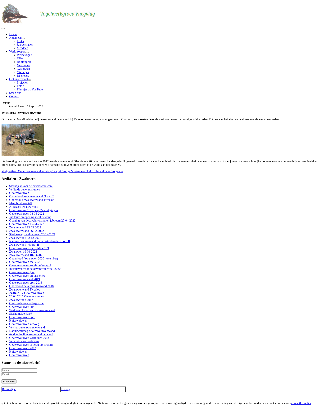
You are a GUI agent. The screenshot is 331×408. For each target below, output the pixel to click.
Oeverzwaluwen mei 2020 (25, 262)
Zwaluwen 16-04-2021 (23, 251)
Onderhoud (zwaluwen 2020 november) (33, 258)
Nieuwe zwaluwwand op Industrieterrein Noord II (39, 241)
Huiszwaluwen (18, 320)
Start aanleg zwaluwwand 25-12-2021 (32, 234)
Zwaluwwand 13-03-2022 (25, 227)
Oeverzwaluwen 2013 (22, 348)
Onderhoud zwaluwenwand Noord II (31, 196)
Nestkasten (23, 65)
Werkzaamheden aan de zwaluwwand (32, 310)
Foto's (20, 86)
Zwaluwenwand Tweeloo (24, 289)
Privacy (65, 389)
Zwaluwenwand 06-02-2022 (26, 230)
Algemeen (15, 37)
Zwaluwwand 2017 (21, 299)
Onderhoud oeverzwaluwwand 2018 (31, 286)
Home (13, 34)
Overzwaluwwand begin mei (26, 303)
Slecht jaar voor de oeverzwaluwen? (31, 186)
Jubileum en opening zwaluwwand (30, 217)
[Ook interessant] (29, 80)
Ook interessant (18, 79)
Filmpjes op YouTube (30, 89)
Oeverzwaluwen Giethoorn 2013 (29, 337)
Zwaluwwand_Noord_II (24, 244)
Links (20, 41)
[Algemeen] (23, 38)
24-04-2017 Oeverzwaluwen (26, 293)
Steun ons (15, 92)
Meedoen (22, 48)
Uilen (20, 58)
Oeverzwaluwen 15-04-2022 (26, 224)
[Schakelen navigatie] (3, 28)
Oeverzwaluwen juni (21, 272)
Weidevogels (24, 55)
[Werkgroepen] (27, 52)
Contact (14, 96)
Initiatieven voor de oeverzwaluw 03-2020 (35, 268)
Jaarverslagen (25, 44)
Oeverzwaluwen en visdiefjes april (30, 265)
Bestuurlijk (9, 389)
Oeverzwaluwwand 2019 (24, 279)
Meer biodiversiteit (20, 203)
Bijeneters (23, 75)
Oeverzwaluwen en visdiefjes (27, 275)
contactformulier (301, 403)
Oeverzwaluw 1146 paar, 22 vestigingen (33, 210)
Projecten (22, 82)
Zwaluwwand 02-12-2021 (25, 237)
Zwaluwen (23, 68)
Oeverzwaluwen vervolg (24, 324)
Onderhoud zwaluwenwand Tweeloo (31, 199)
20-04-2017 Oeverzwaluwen (26, 296)
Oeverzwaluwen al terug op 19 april (31, 344)
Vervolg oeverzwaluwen (24, 341)
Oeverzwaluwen (19, 193)
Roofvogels (24, 61)
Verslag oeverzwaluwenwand (27, 327)
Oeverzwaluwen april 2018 (25, 282)
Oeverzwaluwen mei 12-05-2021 (29, 248)
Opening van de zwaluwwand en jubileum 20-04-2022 (42, 220)
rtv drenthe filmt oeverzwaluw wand (31, 334)
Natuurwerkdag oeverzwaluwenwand (32, 330)
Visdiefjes (23, 72)
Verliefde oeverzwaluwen (24, 189)
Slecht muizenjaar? (20, 313)
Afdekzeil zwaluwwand (23, 206)
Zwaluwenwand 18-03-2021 (26, 255)
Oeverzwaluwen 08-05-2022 (26, 213)
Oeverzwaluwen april (22, 306)
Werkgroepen (17, 51)
